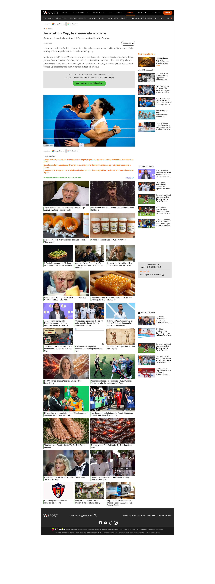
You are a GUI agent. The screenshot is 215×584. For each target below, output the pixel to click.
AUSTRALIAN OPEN (78, 18)
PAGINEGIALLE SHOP (94, 529)
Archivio (168, 515)
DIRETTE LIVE (99, 13)
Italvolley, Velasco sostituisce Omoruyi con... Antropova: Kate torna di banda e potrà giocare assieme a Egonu (87, 166)
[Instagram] (116, 524)
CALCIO (65, 13)
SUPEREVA (159, 529)
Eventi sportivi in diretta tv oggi (152, 274)
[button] (171, 18)
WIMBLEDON (112, 18)
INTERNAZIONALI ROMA (141, 18)
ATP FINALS (160, 18)
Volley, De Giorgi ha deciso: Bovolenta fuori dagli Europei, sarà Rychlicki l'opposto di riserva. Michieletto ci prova (88, 160)
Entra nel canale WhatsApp (91, 83)
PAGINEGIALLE (82, 529)
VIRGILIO (74, 529)
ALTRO (154, 13)
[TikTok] (110, 524)
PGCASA (104, 529)
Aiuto (99, 532)
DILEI (129, 529)
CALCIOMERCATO (80, 13)
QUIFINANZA (143, 529)
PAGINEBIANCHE (113, 529)
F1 (111, 13)
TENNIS (130, 13)
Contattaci (141, 515)
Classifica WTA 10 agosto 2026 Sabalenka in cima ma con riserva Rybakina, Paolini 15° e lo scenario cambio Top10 (88, 171)
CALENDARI (48, 18)
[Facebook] (100, 524)
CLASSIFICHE (61, 18)
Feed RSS (161, 515)
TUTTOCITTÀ (123, 529)
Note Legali (65, 532)
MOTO (119, 13)
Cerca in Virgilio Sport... (82, 515)
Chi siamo (58, 532)
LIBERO (68, 529)
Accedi (168, 13)
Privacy (72, 532)
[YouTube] (105, 524)
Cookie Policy (79, 532)
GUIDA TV (142, 13)
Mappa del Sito (152, 515)
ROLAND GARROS (96, 18)
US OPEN (124, 18)
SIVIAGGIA (135, 529)
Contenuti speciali (129, 515)
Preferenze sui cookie (90, 532)
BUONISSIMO (152, 529)
